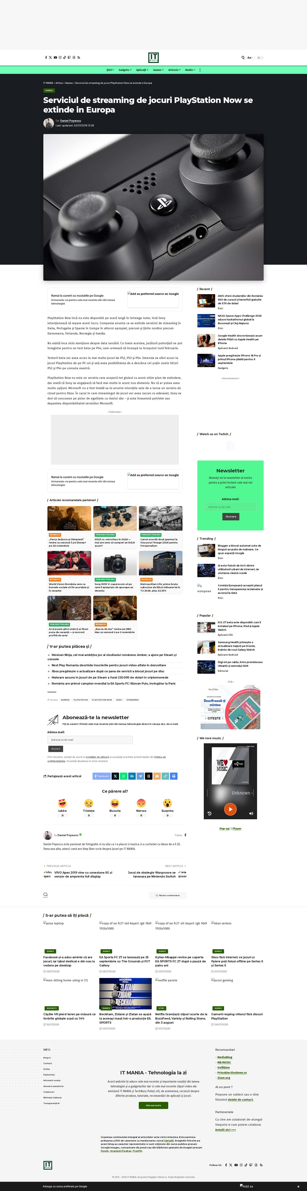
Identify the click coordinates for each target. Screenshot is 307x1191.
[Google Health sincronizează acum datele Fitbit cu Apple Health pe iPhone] (206, 340)
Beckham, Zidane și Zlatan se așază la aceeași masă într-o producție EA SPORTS (125, 1018)
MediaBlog (224, 1057)
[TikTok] (64, 57)
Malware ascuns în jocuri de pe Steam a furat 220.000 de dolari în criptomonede (110, 677)
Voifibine (223, 1067)
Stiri (220, 308)
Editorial (223, 670)
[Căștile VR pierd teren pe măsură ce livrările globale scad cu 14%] (69, 993)
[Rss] (78, 57)
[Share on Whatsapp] (123, 776)
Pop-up (225, 828)
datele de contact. (241, 1100)
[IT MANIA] (153, 57)
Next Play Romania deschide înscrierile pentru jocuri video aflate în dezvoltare (109, 665)
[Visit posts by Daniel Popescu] (47, 835)
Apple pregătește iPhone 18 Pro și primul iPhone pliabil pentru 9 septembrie (239, 359)
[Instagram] (60, 57)
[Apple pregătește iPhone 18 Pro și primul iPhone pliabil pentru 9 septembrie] (206, 360)
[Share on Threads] (148, 776)
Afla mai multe (153, 1105)
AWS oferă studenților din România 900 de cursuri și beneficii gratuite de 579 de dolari (240, 299)
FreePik (137, 1150)
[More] (182, 776)
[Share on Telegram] (140, 776)
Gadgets (223, 368)
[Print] (173, 776)
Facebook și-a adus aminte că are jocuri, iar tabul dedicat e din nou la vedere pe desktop (69, 961)
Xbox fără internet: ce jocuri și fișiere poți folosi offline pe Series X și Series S (237, 961)
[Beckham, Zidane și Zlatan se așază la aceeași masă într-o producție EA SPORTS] (125, 993)
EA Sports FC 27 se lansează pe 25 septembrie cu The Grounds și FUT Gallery (124, 961)
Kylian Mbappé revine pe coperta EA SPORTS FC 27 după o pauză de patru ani (180, 961)
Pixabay (126, 1150)
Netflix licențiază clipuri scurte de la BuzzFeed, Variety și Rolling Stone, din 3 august (181, 1018)
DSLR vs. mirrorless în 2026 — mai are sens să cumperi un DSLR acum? (115, 542)
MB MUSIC (224, 1062)
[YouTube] (55, 57)
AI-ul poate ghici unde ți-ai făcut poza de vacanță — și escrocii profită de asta (68, 632)
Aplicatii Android (228, 348)
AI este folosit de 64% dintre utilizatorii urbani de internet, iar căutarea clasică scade (238, 569)
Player (237, 828)
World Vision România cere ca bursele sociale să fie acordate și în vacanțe (69, 587)
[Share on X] (115, 776)
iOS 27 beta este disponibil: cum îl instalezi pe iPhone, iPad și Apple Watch (239, 626)
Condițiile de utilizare (97, 757)
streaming (132, 700)
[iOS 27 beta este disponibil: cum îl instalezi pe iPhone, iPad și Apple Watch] (206, 627)
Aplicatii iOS (225, 634)
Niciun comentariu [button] (169, 895)
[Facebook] (46, 57)
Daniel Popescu (70, 120)
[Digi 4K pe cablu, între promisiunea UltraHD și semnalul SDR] (206, 667)
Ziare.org (223, 1078)
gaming (65, 700)
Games (49, 90)
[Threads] (74, 57)
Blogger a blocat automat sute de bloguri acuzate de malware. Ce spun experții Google (239, 549)
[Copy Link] (165, 776)
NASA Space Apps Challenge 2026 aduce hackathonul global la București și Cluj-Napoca (240, 319)
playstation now (102, 700)
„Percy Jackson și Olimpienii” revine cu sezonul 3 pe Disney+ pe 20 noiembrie (67, 542)
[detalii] (169, 1140)
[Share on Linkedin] (132, 776)
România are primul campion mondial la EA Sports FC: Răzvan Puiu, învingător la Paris (114, 683)
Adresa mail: (56, 732)
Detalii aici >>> (225, 1130)
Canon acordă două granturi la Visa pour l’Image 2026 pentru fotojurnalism (159, 542)
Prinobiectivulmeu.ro (232, 1073)
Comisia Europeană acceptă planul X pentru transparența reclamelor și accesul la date (240, 589)
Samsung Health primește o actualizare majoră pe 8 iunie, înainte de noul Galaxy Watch (236, 646)
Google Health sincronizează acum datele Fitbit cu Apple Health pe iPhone (240, 339)
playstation (81, 700)
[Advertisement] (153, 25)
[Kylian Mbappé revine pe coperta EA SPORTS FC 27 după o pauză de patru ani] (181, 936)
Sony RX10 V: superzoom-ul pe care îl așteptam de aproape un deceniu (114, 587)
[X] (50, 57)
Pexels (105, 1150)
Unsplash (115, 1150)
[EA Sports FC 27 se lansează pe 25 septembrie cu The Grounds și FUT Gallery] (125, 936)
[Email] (157, 776)
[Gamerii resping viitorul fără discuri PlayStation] (237, 993)
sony (119, 700)
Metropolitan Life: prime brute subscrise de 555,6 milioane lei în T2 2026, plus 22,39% (160, 587)
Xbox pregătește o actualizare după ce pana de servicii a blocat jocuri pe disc (108, 671)
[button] (243, 57)
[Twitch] (69, 57)
